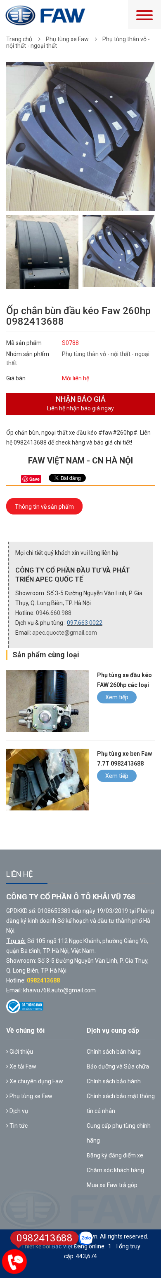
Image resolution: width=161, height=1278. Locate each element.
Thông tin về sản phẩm (44, 506)
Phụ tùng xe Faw (67, 39)
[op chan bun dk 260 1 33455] (42, 267)
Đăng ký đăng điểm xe (115, 1155)
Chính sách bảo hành (114, 1081)
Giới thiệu (20, 1051)
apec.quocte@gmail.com (64, 632)
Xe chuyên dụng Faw (35, 1081)
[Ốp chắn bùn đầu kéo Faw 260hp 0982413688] (80, 136)
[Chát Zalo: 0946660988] (85, 1238)
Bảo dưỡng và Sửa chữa (118, 1066)
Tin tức (18, 1125)
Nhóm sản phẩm (27, 354)
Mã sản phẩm (24, 343)
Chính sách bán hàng (114, 1051)
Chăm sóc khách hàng (115, 1170)
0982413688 (43, 980)
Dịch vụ (18, 1111)
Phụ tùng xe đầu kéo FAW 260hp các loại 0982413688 (124, 685)
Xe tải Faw (22, 1066)
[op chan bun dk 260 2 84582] (119, 251)
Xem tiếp (116, 697)
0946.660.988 (53, 613)
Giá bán (16, 378)
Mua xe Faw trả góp (112, 1185)
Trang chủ (19, 39)
